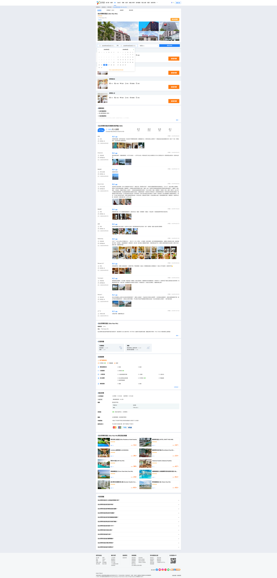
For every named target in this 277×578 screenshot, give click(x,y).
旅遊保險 (134, 559)
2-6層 (117, 83)
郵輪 (123, 2)
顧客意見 (159, 559)
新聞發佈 (113, 560)
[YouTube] (160, 570)
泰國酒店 (104, 7)
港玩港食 (98, 563)
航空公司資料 (142, 559)
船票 (126, 2)
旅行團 (107, 2)
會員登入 (152, 557)
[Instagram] (162, 570)
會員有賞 (152, 562)
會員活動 (159, 557)
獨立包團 (144, 2)
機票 (111, 2)
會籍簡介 (152, 560)
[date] (107, 45)
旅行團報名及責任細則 (137, 565)
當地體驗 (138, 2)
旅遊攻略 (153, 2)
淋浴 (127, 83)
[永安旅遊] (100, 3)
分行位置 (113, 562)
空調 (122, 83)
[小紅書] (165, 570)
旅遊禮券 (134, 560)
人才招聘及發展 (114, 563)
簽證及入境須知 (142, 562)
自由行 (119, 2)
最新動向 (113, 559)
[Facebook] (157, 570)
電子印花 (134, 563)
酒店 (115, 2)
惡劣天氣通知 (142, 560)
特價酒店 (98, 7)
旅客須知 (134, 557)
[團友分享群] (175, 570)
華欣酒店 (109, 7)
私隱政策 (113, 565)
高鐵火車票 (132, 2)
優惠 (148, 2)
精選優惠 (152, 563)
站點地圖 (174, 575)
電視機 (132, 83)
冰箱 (138, 55)
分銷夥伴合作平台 (161, 562)
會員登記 (152, 559)
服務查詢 (159, 560)
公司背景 (113, 557)
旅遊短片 (134, 562)
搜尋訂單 (178, 2)
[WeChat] (168, 570)
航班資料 (141, 557)
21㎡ (112, 83)
